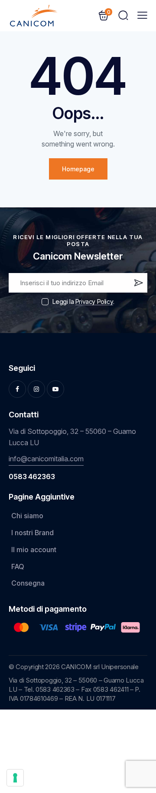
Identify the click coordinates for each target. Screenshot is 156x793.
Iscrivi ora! (137, 284)
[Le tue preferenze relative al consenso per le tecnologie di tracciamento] (15, 778)
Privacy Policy (94, 302)
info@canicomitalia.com (46, 458)
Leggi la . (83, 301)
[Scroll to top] (137, 721)
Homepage (78, 169)
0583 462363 (32, 476)
